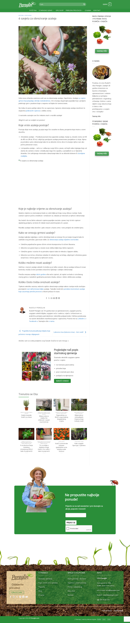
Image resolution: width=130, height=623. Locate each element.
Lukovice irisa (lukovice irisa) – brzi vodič (69, 332)
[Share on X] (49, 298)
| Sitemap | (78, 619)
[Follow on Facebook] (11, 597)
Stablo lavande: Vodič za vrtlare (26, 416)
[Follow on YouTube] (27, 597)
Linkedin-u (81, 319)
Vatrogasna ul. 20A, (104, 583)
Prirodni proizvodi (73, 10)
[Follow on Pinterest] (20, 597)
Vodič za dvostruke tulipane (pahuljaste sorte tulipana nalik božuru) (61, 447)
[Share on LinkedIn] (56, 298)
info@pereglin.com (113, 590)
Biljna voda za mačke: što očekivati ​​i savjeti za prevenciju (44, 419)
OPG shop (60, 10)
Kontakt (97, 10)
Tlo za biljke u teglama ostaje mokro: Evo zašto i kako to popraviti (44, 448)
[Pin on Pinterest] (54, 298)
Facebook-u (33, 321)
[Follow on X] (17, 597)
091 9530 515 (104, 600)
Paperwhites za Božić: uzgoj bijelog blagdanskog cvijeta (61, 418)
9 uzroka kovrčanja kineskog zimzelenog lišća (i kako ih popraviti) (26, 448)
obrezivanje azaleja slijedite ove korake (64, 240)
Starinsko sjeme (45, 10)
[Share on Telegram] (59, 298)
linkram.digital (91, 619)
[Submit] (84, 4)
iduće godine (41, 274)
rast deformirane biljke (35, 289)
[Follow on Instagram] (14, 597)
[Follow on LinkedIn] (23, 597)
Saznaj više (96, 116)
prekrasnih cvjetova (33, 111)
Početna (33, 10)
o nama (51, 321)
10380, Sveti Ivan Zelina (105, 586)
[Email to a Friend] (51, 298)
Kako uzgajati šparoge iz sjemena (79, 444)
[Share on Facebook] (46, 298)
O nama (88, 10)
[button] (107, 4)
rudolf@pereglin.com (110, 595)
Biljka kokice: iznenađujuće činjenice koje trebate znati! (78, 418)
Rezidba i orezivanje (25, 15)
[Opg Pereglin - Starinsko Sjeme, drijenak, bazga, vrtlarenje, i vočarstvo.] (27, 4)
